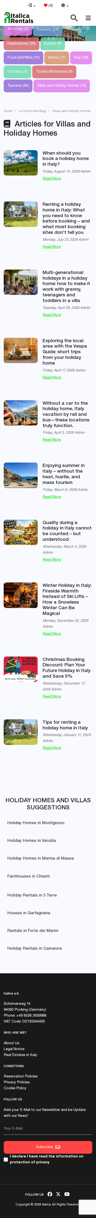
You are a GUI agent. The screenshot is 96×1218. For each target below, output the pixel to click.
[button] (31, 5)
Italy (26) (81, 58)
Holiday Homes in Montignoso (35, 823)
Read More (52, 179)
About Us (11, 1043)
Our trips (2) (17, 72)
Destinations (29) (21, 44)
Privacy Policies (17, 1082)
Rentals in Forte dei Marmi (32, 931)
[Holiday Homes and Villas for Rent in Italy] (19, 17)
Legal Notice (14, 1049)
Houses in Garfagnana (28, 913)
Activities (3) (17, 29)
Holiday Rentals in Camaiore (34, 949)
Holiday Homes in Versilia (31, 841)
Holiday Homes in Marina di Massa (40, 859)
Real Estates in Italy (20, 1055)
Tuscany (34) (18, 86)
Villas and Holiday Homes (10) (61, 86)
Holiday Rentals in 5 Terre (32, 896)
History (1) (56, 58)
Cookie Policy (15, 1088)
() (50, 6)
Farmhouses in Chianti (28, 877)
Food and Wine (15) (23, 58)
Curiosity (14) (48, 30)
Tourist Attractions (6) (54, 72)
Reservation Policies (21, 1076)
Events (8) (52, 44)
